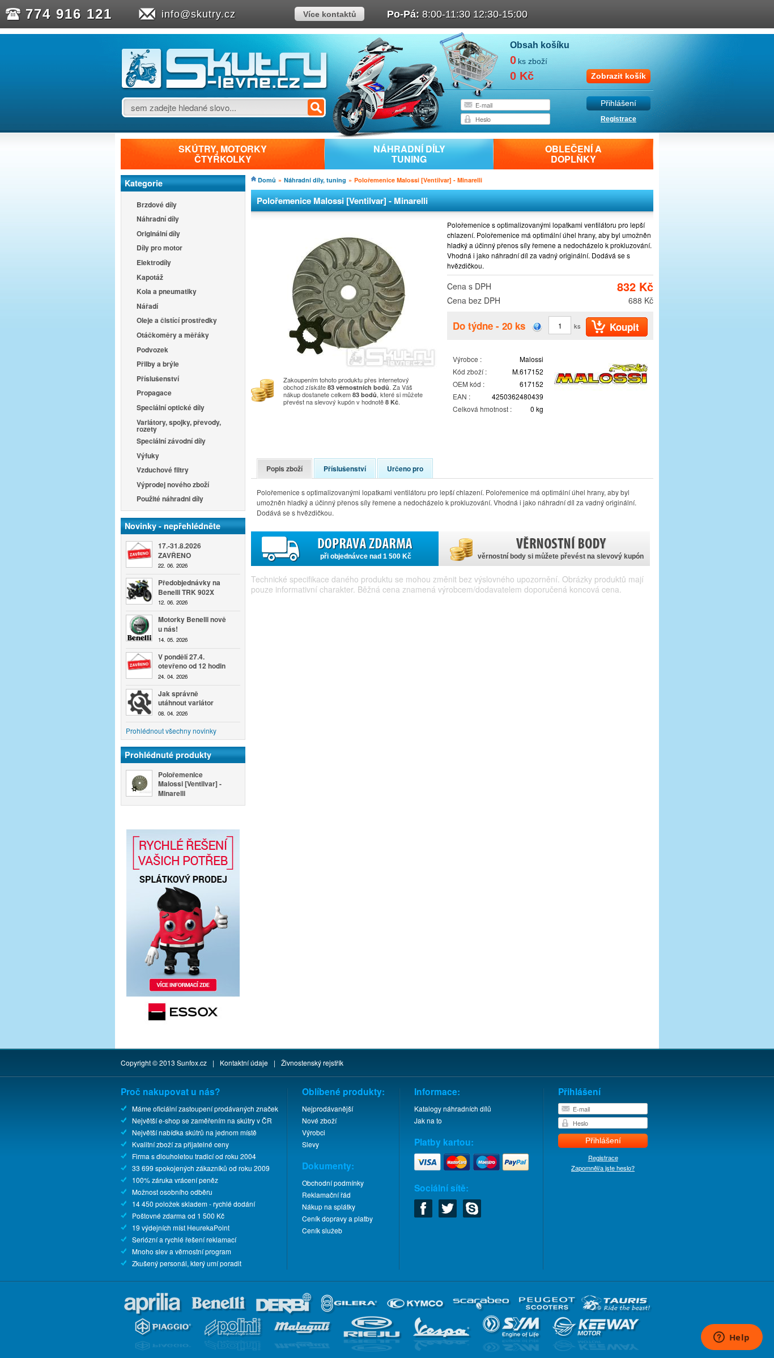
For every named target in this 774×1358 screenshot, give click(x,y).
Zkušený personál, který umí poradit (186, 1263)
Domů (267, 180)
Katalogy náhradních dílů (452, 1108)
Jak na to (428, 1120)
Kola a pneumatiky (167, 292)
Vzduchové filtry (163, 470)
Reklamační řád (326, 1194)
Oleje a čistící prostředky (177, 321)
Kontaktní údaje (244, 1062)
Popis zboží (284, 468)
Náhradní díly (158, 219)
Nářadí (147, 307)
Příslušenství (158, 379)
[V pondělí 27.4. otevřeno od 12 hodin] (139, 665)
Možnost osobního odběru (172, 1192)
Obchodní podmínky (333, 1182)
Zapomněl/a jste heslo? (603, 1167)
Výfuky (148, 456)
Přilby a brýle (158, 364)
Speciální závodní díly (171, 441)
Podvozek (152, 350)
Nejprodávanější (327, 1108)
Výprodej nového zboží (173, 485)
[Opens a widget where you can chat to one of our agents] (731, 1338)
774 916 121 (68, 14)
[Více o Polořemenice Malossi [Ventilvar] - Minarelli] (139, 783)
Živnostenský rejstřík (312, 1062)
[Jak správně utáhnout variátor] (139, 702)
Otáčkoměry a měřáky (173, 335)
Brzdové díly (157, 205)
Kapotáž (150, 278)
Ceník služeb (322, 1230)
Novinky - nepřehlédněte (172, 525)
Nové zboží (319, 1120)
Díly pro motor (159, 248)
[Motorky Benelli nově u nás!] (139, 628)
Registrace (618, 119)
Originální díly (158, 234)
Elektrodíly (154, 263)
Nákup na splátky (328, 1206)
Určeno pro (405, 468)
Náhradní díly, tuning (315, 180)
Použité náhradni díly (170, 499)
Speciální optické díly (171, 408)
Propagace (154, 393)
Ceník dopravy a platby (337, 1218)
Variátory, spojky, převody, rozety (179, 425)
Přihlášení (618, 103)
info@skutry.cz (198, 14)
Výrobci (313, 1132)
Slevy (310, 1144)
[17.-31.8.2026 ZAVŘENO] (139, 554)
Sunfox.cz (192, 1062)
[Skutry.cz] (225, 87)
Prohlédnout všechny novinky (171, 730)
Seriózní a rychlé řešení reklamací (184, 1239)
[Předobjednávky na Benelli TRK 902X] (139, 591)
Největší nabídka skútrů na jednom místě (194, 1132)
